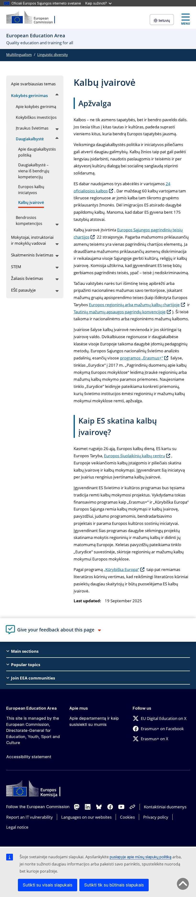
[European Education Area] (33, 17)
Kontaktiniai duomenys (165, 807)
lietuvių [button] (164, 20)
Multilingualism (19, 54)
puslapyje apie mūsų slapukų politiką (140, 856)
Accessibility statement (28, 756)
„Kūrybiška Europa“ (121, 569)
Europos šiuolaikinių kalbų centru (134, 455)
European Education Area (31, 708)
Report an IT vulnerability (29, 817)
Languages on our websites (86, 817)
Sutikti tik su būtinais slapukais (114, 884)
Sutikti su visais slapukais (47, 884)
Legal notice (17, 827)
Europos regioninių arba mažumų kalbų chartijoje (134, 304)
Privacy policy (155, 817)
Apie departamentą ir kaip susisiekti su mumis (94, 721)
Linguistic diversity (52, 54)
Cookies (127, 817)
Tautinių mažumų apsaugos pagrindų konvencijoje (120, 312)
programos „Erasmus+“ (141, 358)
